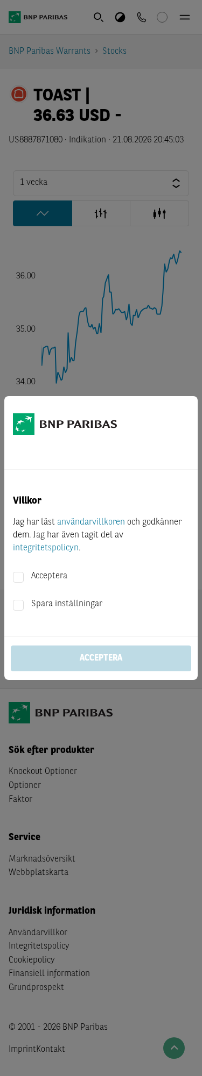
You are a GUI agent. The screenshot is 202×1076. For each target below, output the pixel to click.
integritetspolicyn (46, 548)
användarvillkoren (91, 522)
